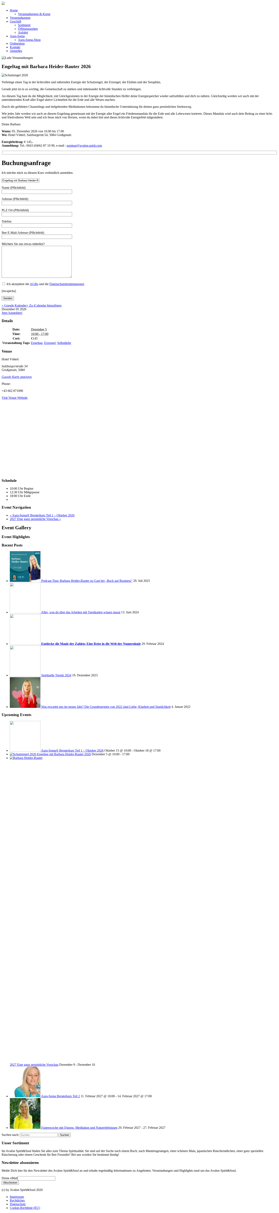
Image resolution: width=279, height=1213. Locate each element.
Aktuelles (16, 51)
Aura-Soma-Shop (29, 40)
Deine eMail (10, 1178)
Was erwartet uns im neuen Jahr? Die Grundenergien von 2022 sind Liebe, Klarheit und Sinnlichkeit (106, 706)
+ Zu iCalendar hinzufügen (44, 305)
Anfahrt (23, 32)
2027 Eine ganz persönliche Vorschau (35, 519)
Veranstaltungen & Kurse (34, 14)
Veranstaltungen (20, 17)
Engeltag (36, 343)
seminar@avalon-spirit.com (84, 145)
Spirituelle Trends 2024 (56, 675)
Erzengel (50, 343)
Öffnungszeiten (28, 28)
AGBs (34, 284)
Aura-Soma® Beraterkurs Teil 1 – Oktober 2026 (42, 515)
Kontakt (15, 47)
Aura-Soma (17, 36)
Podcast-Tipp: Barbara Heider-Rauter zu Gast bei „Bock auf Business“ (86, 580)
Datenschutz (18, 1204)
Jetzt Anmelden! (12, 313)
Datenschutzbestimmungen (66, 284)
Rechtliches (17, 1200)
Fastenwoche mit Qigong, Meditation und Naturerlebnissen (79, 1127)
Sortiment (24, 25)
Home (14, 10)
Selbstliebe (64, 343)
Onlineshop (17, 43)
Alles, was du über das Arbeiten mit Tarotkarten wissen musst (80, 612)
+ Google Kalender (14, 305)
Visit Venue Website (15, 397)
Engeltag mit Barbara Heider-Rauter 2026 (64, 754)
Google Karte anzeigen (17, 377)
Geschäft (15, 21)
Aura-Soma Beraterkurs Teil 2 (60, 1096)
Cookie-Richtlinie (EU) (25, 1208)
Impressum (17, 1196)
